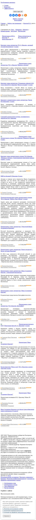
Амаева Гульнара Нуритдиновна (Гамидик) (8, 193)
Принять (6, 516)
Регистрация (18, 20)
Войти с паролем (18, 18)
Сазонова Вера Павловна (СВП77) (9, 338)
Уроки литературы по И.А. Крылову (24, 36)
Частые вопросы (9, 488)
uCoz (9, 475)
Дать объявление (9, 486)
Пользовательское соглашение (10, 477)
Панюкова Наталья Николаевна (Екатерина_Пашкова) (7, 404)
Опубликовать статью (10, 484)
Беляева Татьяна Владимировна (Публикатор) (9, 112)
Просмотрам (21, 31)
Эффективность (9, 8)
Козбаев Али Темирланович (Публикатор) (9, 319)
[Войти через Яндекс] (19, 15)
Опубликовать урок (10, 483)
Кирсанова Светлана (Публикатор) (7, 286)
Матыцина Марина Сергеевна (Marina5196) (8, 132)
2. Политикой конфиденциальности (13, 510)
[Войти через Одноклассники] (25, 15)
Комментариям (5, 31)
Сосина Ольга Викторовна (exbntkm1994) (9, 425)
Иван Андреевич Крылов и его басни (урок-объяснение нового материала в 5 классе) (17, 410)
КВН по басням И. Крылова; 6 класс (11, 176)
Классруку (7, 7)
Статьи (6, 5)
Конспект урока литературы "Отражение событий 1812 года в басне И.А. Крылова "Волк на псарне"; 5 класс (17, 84)
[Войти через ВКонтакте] (13, 15)
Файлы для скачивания (14, 23)
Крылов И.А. (27, 23)
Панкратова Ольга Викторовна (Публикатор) (8, 266)
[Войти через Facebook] (16, 15)
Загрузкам (14, 31)
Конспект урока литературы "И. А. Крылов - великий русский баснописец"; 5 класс (17, 45)
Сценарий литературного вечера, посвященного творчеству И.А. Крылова (15, 117)
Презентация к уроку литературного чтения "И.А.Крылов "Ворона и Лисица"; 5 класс (18, 138)
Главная (3, 23)
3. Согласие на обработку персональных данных (17, 512)
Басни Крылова (6, 39)
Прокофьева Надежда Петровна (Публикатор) (8, 388)
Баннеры (3, 478)
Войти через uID (18, 11)
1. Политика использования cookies (13, 508)
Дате (12, 29)
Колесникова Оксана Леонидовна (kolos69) (7, 152)
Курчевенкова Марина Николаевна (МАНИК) (8, 362)
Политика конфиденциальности (16, 478)
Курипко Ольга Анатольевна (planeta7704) (8, 79)
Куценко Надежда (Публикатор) (6, 300)
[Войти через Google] (22, 15)
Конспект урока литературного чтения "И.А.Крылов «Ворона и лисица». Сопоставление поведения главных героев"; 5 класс (17, 158)
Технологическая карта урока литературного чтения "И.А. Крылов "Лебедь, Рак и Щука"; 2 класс (16, 198)
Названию (19, 29)
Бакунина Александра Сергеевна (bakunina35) (8, 222)
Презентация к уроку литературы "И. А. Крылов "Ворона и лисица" (16, 64)
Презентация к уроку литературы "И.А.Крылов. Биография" (16, 305)
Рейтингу (25, 29)
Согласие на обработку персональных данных (17, 479)
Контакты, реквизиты (26, 477)
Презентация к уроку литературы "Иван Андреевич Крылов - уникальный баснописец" (16, 271)
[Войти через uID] (10, 15)
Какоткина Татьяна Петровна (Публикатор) (8, 245)
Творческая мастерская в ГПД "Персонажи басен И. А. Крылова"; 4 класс (17, 324)
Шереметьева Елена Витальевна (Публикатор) (8, 59)
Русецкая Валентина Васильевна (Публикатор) (8, 95)
